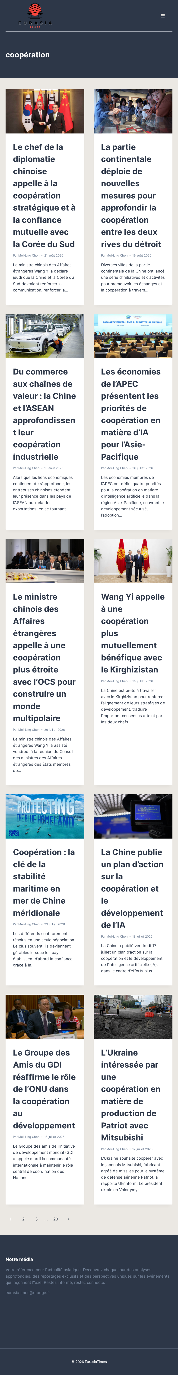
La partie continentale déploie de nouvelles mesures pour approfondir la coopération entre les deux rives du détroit (131, 195)
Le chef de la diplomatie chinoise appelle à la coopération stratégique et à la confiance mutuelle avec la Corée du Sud (44, 195)
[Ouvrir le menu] (162, 15)
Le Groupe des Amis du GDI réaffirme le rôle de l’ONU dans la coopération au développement (44, 1089)
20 (55, 1219)
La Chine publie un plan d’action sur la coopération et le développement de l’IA (132, 888)
